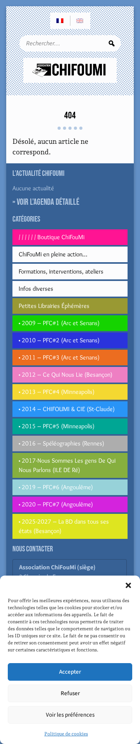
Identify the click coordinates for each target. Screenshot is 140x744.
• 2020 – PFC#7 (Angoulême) (56, 504)
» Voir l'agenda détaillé (45, 202)
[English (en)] (80, 21)
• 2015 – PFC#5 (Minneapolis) (56, 426)
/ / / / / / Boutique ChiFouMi (51, 237)
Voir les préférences (70, 715)
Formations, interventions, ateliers (61, 271)
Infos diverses (36, 288)
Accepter (70, 672)
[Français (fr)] (60, 21)
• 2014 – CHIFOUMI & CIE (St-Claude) (67, 409)
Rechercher (112, 43)
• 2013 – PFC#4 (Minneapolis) (56, 391)
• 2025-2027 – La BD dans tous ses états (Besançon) (64, 526)
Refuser (70, 693)
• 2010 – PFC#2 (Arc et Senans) (59, 340)
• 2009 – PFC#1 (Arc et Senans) (59, 323)
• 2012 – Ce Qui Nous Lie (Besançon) (65, 374)
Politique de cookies (66, 734)
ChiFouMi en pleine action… (53, 254)
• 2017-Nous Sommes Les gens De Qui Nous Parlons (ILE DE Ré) (67, 465)
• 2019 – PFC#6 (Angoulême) (56, 487)
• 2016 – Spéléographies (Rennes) (61, 443)
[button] (128, 585)
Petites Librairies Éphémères (54, 305)
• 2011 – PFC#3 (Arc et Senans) (59, 357)
